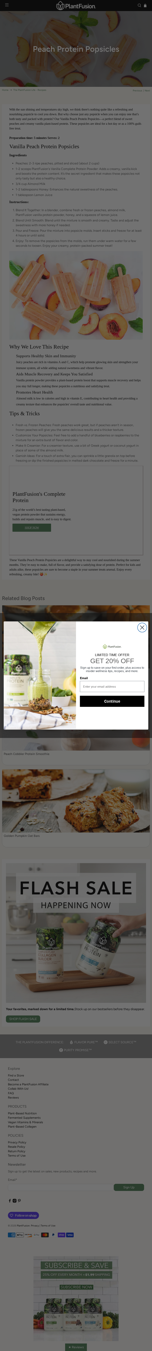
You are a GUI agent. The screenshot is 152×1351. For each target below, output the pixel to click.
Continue (112, 701)
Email (84, 678)
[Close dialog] (142, 627)
